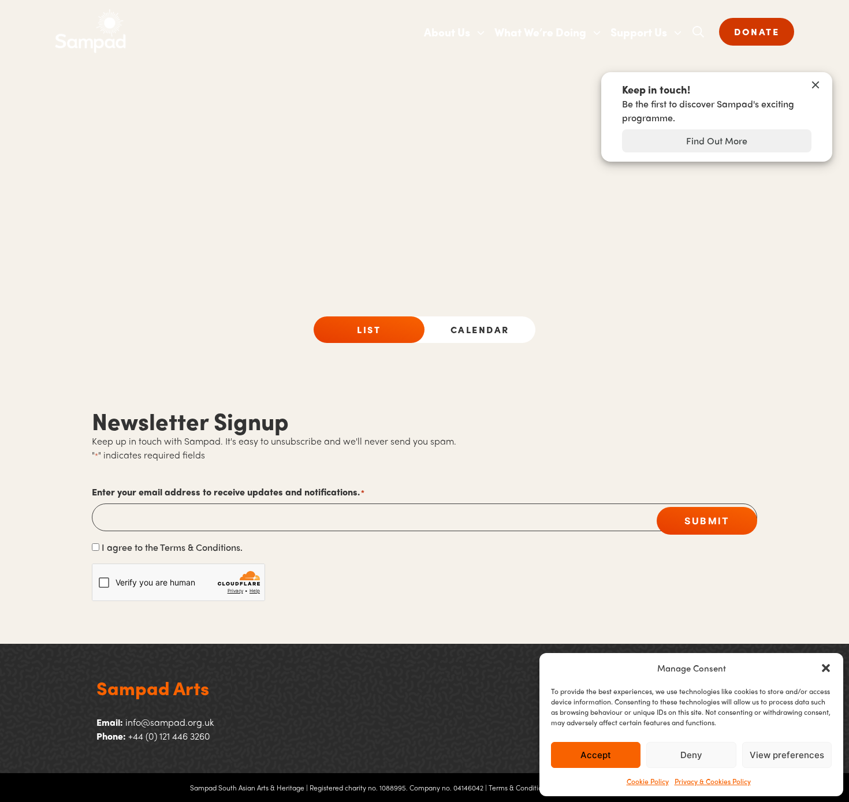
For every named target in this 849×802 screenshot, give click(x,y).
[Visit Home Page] (240, 31)
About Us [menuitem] (447, 32)
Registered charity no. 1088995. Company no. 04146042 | (398, 787)
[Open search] (698, 32)
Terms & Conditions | (521, 787)
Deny (691, 754)
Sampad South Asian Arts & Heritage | (249, 787)
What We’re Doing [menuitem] (540, 32)
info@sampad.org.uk (169, 722)
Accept (595, 754)
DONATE (756, 31)
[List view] (369, 329)
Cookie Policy (648, 781)
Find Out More (716, 140)
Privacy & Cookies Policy (713, 781)
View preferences (787, 754)
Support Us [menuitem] (638, 32)
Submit (706, 521)
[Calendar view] (480, 329)
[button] (826, 668)
